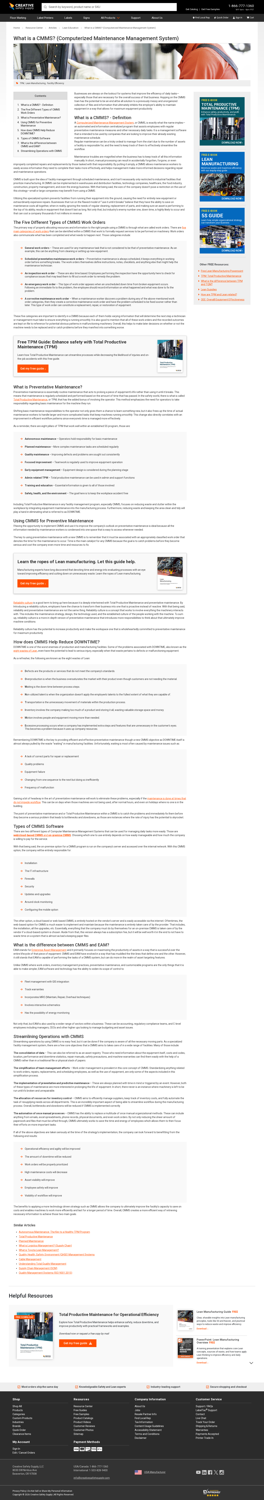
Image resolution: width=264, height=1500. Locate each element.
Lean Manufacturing (36, 83)
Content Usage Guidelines (149, 1426)
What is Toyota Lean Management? (39, 1250)
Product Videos (82, 1422)
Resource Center (83, 1406)
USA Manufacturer (155, 1472)
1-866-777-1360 (241, 6)
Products (18, 1410)
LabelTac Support (206, 1410)
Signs (86, 17)
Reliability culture (23, 602)
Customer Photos (84, 1430)
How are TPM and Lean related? (219, 294)
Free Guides (80, 1410)
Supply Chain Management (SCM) (38, 1268)
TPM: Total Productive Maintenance (221, 276)
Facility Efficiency (55, 83)
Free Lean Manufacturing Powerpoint (222, 271)
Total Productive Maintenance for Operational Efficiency (109, 1314)
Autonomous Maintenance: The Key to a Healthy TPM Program (54, 1231)
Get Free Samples (210, 9)
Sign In (239, 17)
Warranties (202, 1430)
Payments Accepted (207, 1434)
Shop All (17, 1406)
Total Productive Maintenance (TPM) (221, 106)
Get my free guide (32, 368)
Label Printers (45, 17)
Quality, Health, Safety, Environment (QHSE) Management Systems (57, 1254)
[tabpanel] (211, 1320)
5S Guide (212, 215)
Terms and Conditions (147, 1434)
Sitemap (78, 1434)
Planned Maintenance (31, 1241)
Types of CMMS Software (35, 138)
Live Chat (201, 1418)
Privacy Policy (19, 1491)
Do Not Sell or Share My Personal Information (50, 1491)
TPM (22, 83)
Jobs (137, 1410)
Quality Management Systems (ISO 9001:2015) (45, 1272)
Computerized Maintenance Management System (105, 122)
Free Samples (81, 1414)
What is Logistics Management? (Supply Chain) (45, 1245)
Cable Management (30, 1259)
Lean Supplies (209, 289)
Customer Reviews (84, 1426)
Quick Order (222, 17)
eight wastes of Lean (25, 650)
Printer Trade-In (205, 1437)
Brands (17, 1426)
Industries (18, 1422)
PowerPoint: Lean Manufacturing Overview (218, 1341)
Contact (200, 1414)
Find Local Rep (202, 17)
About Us (157, 17)
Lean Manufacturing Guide (214, 1311)
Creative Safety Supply (41, 1494)
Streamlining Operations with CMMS (41, 151)
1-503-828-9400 (98, 1470)
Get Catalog (192, 9)
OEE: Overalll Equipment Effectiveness (222, 299)
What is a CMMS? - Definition (37, 104)
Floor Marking (18, 17)
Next (251, 1363)
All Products (108, 17)
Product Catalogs (83, 1418)
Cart (252, 17)
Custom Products (22, 1418)
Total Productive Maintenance (30, 399)
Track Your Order (205, 1422)
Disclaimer (141, 1437)
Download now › (232, 142)
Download (202, 1328)
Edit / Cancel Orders (24, 1452)
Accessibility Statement (148, 1430)
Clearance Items (22, 1434)
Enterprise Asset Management (49, 950)
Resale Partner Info (146, 1414)
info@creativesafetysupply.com (92, 1477)
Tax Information (144, 1422)
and (42, 835)
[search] (109, 7)
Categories (19, 1414)
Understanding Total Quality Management (42, 1263)
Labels (68, 17)
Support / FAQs (204, 1406)
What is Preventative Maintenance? (41, 117)
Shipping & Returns (206, 1426)
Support (135, 17)
